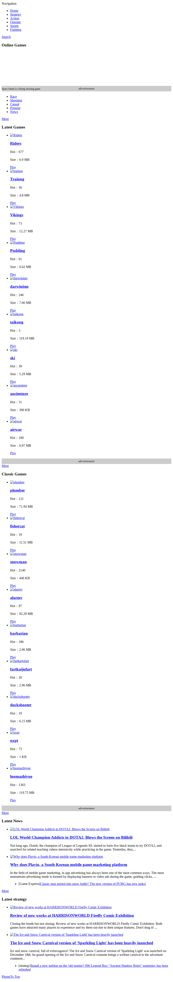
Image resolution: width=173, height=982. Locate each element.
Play (13, 167)
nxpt (14, 740)
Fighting (15, 29)
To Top (15, 976)
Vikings (16, 215)
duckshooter (20, 705)
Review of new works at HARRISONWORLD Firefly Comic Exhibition (72, 915)
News (14, 112)
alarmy (16, 597)
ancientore (19, 393)
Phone (6, 976)
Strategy (15, 14)
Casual (14, 104)
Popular (15, 108)
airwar (16, 429)
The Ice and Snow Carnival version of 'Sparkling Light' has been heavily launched (81, 943)
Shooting (16, 100)
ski (12, 358)
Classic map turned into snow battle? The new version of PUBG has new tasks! (93, 884)
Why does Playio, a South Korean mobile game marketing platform (68, 864)
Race (13, 96)
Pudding (17, 250)
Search (6, 37)
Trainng (17, 179)
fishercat (17, 526)
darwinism (19, 286)
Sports (14, 26)
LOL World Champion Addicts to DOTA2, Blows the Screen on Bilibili (71, 837)
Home (14, 10)
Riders (15, 143)
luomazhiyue (21, 776)
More (5, 119)
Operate (15, 22)
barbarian (19, 633)
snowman (18, 562)
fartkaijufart (21, 669)
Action (14, 18)
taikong (16, 322)
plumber (17, 490)
